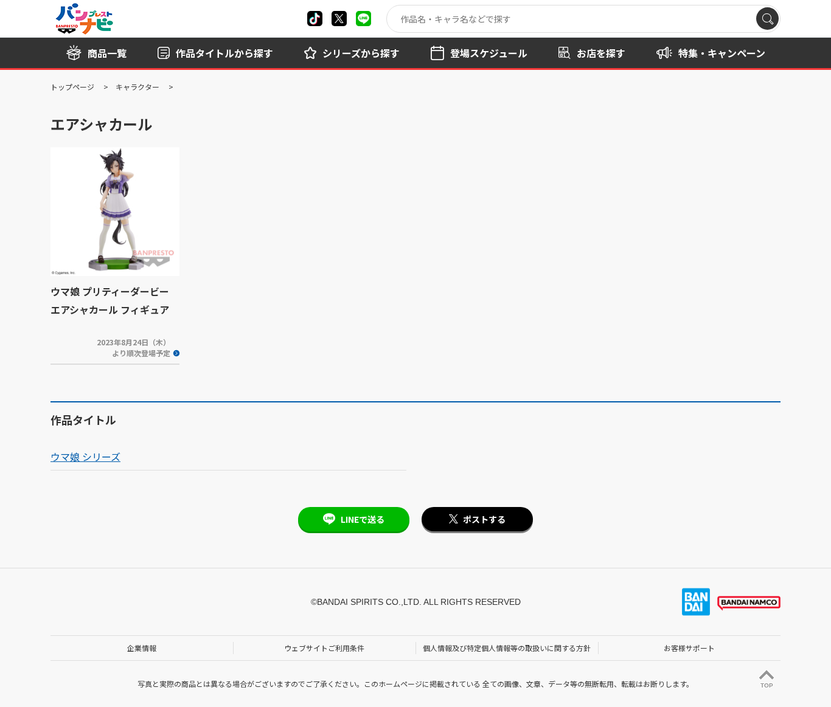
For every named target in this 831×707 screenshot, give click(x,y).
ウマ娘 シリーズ (85, 456)
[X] (314, 18)
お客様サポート (689, 648)
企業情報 (141, 648)
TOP (766, 685)
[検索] (767, 18)
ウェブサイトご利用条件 (324, 648)
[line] (363, 18)
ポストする (484, 519)
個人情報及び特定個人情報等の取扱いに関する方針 (507, 648)
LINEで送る (362, 519)
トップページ (72, 86)
